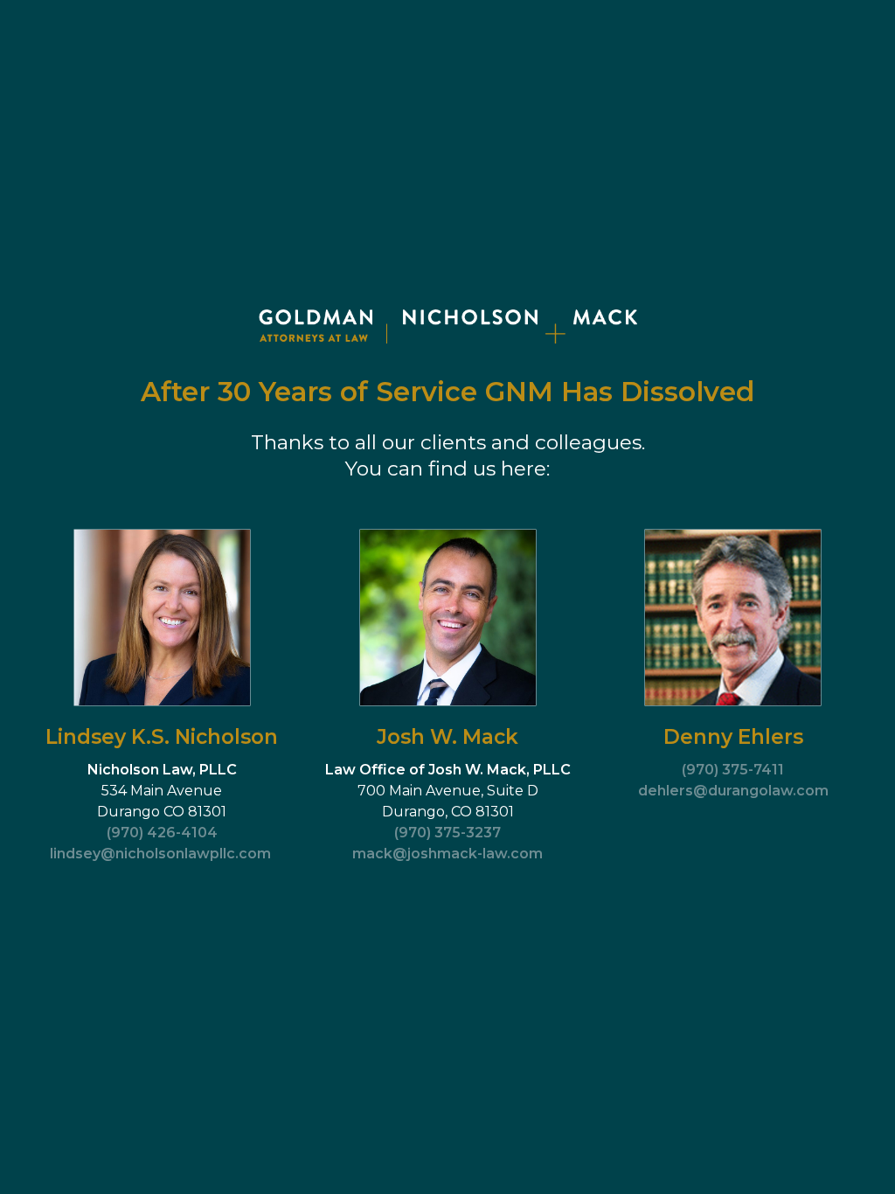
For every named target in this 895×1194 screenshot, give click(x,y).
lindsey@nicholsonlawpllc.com (160, 853)
